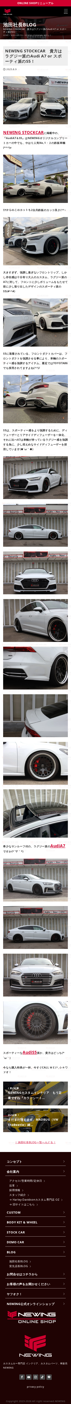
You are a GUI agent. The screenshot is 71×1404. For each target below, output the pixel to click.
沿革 (12, 1185)
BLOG (11, 1252)
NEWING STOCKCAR (23, 132)
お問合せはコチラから (22, 1274)
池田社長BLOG (18, 1261)
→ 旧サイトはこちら (22, 1204)
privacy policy (35, 1386)
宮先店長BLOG (18, 1266)
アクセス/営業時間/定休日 (25, 1181)
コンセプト (14, 1161)
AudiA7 (57, 845)
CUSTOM (14, 1212)
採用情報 (14, 1190)
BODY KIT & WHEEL (22, 1222)
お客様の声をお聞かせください (28, 1284)
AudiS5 (30, 1052)
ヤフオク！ (14, 1294)
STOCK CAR (16, 1232)
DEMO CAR (15, 1242)
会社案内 (13, 1171)
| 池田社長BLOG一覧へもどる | (35, 1142)
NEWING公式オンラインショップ (31, 1304)
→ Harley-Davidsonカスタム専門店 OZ (34, 1199)
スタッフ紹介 (17, 1195)
